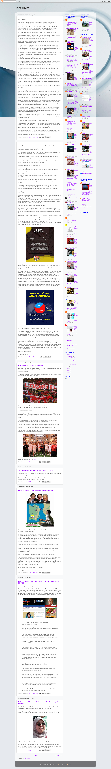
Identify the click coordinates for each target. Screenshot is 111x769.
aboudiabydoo (85, 63)
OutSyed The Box (86, 183)
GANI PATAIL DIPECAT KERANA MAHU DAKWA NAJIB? (91, 42)
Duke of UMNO (70, 144)
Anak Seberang (70, 217)
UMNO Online (70, 337)
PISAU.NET (69, 340)
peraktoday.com (71, 348)
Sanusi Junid (85, 198)
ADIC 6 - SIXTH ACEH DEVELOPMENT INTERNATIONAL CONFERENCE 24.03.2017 (86, 202)
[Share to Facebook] (48, 137)
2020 (68, 354)
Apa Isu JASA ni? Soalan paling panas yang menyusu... (73, 359)
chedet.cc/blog (85, 207)
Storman (60, 764)
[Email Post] (40, 137)
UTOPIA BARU (70, 312)
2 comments (35, 481)
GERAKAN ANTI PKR (72, 261)
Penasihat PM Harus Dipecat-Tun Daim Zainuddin (76, 292)
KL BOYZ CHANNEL (71, 274)
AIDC (68, 342)
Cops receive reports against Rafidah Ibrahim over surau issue (72, 67)
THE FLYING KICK (71, 169)
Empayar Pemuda (71, 324)
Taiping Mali (70, 83)
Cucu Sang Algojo (86, 160)
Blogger (69, 764)
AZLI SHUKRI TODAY (72, 107)
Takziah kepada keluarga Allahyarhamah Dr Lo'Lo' (35, 470)
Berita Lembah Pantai (87, 78)
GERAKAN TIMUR (71, 248)
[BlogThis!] (45, 137)
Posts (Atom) (27, 758)
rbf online (69, 287)
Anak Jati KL (85, 93)
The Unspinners (71, 120)
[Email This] (43, 137)
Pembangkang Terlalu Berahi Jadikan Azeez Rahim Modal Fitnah (71, 193)
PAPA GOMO (70, 345)
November (70, 356)
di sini (34, 459)
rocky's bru (69, 19)
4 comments (35, 572)
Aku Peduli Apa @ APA (72, 197)
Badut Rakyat (70, 202)
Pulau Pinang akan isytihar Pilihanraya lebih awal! (35, 490)
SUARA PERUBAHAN (87, 106)
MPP (68, 225)
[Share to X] (46, 137)
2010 (68, 368)
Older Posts (58, 755)
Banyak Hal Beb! (86, 115)
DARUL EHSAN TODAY (72, 28)
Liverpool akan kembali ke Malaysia (30, 365)
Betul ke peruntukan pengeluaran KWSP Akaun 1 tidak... (72, 363)
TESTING (69, 199)
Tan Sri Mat (84, 133)
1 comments (35, 693)
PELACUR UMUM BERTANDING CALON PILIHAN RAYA (76, 241)
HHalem (69, 299)
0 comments (35, 137)
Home (36, 755)
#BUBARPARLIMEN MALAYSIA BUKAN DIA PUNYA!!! (76, 162)
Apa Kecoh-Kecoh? (86, 37)
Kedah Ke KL (70, 72)
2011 (68, 366)
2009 (68, 370)
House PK (69, 131)
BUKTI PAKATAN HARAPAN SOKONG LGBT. (71, 220)
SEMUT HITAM (70, 157)
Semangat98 (85, 19)
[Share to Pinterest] (49, 137)
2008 (68, 372)
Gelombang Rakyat (71, 236)
